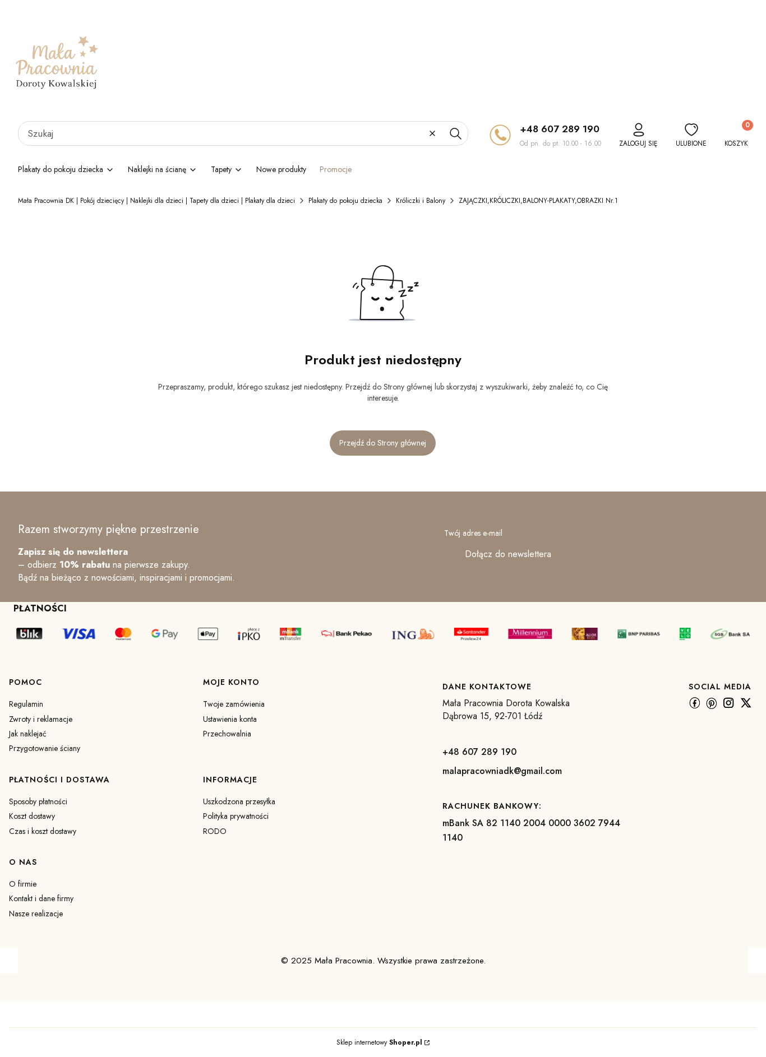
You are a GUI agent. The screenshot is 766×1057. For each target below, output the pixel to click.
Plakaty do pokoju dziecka (345, 201)
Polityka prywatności (236, 816)
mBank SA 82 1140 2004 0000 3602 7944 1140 (531, 830)
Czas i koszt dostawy (42, 831)
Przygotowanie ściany (44, 748)
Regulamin (26, 704)
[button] (455, 133)
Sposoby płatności (38, 801)
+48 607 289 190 (559, 129)
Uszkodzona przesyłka (239, 801)
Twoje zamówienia (234, 704)
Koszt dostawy (32, 816)
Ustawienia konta (230, 719)
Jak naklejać (28, 733)
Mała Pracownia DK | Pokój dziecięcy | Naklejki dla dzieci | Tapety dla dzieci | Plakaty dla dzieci (156, 201)
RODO (215, 831)
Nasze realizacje (36, 913)
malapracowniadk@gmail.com (502, 770)
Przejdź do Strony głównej (382, 442)
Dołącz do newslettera (508, 554)
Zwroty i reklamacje (40, 719)
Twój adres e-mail (473, 533)
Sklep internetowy (379, 1042)
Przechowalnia (227, 733)
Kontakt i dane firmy (41, 898)
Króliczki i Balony (420, 201)
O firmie (22, 883)
